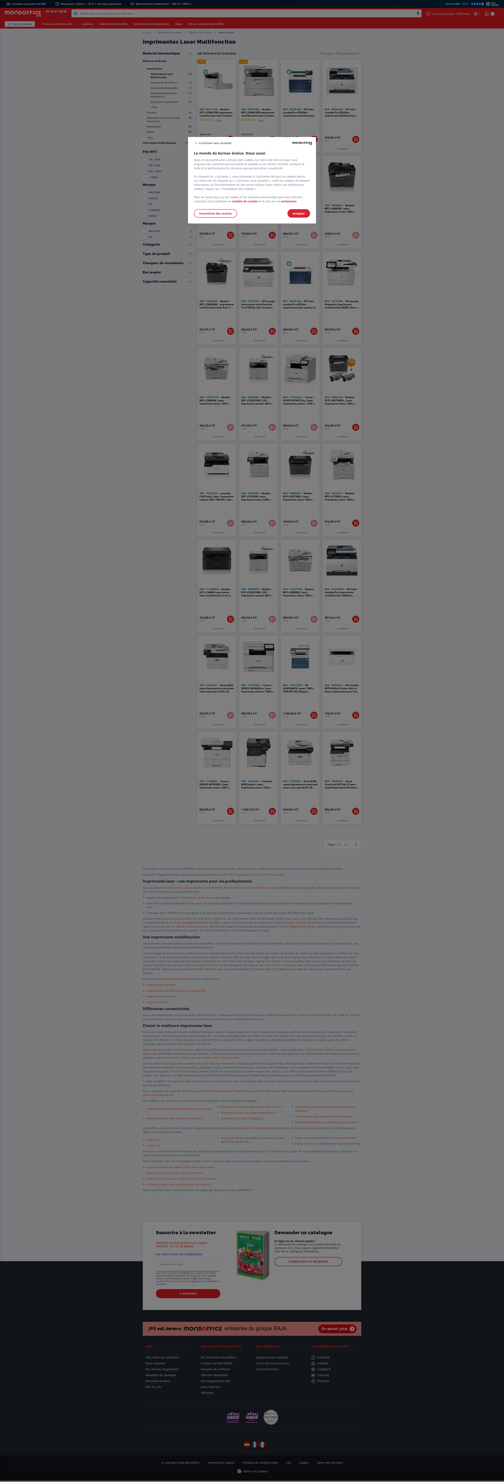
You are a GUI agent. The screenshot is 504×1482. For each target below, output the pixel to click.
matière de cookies (245, 201)
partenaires (289, 201)
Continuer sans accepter (215, 143)
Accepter (299, 213)
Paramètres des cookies (215, 213)
